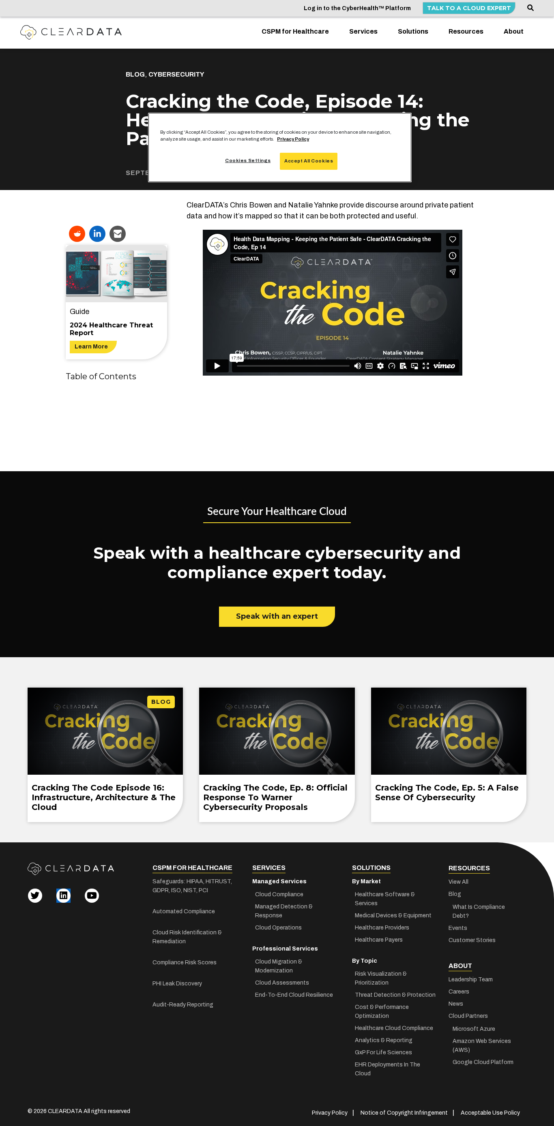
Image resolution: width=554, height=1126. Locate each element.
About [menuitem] (514, 31)
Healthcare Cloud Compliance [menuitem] (394, 1028)
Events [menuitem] (458, 928)
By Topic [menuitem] (364, 961)
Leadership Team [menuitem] (471, 979)
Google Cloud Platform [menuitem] (483, 1062)
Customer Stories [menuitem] (472, 940)
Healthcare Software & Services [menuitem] (385, 898)
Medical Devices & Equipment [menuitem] (393, 915)
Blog (135, 74)
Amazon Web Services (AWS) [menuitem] (482, 1045)
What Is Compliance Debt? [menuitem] (479, 911)
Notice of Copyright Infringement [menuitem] (404, 1113)
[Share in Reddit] (77, 234)
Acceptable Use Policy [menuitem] (490, 1113)
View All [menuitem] (458, 882)
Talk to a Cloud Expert (469, 8)
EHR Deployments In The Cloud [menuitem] (387, 1069)
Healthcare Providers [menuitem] (382, 928)
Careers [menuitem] (459, 992)
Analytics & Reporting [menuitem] (383, 1040)
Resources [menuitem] (466, 31)
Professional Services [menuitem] (285, 949)
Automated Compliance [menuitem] (183, 911)
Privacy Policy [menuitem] (330, 1113)
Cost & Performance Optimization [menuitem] (382, 1011)
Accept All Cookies (308, 160)
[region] (280, 147)
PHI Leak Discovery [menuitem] (177, 984)
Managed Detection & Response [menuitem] (284, 911)
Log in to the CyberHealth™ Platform (357, 8)
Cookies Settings (248, 160)
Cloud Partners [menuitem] (468, 1016)
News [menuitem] (456, 1004)
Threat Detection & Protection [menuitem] (395, 995)
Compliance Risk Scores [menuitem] (184, 962)
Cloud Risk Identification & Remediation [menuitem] (187, 936)
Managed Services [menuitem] (279, 881)
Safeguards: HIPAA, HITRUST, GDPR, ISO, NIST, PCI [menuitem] (192, 885)
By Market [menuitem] (366, 881)
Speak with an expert (277, 616)
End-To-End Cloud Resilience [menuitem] (294, 995)
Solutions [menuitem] (413, 31)
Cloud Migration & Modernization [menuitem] (278, 966)
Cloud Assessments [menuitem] (282, 983)
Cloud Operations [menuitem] (278, 928)
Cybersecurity (176, 74)
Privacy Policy (293, 139)
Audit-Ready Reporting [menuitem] (182, 1005)
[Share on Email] (118, 234)
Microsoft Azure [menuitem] (474, 1029)
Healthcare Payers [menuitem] (379, 940)
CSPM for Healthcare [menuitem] (295, 31)
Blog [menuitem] (455, 894)
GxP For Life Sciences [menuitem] (383, 1052)
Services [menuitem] (363, 31)
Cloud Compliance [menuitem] (279, 894)
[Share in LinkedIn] (97, 234)
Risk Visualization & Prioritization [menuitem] (381, 978)
